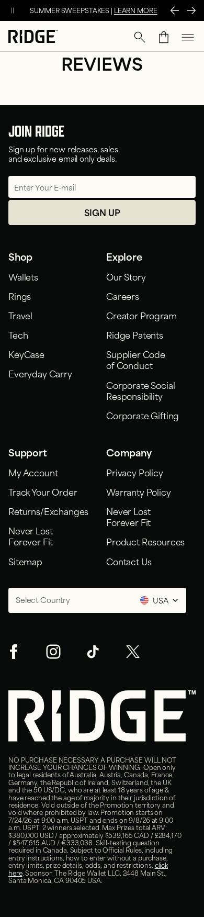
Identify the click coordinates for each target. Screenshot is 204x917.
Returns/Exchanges (48, 511)
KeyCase (26, 354)
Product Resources (145, 541)
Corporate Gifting (142, 415)
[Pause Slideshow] (12, 10)
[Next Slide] (191, 10)
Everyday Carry (40, 373)
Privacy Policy (134, 472)
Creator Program (141, 315)
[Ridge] (33, 37)
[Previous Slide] (175, 10)
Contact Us (128, 561)
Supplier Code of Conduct (135, 359)
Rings (19, 296)
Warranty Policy (138, 491)
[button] (140, 37)
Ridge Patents (134, 334)
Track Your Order (42, 491)
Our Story (126, 276)
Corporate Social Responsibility (140, 390)
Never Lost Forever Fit (32, 535)
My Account (33, 472)
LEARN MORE (135, 10)
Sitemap (25, 561)
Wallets (23, 276)
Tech (18, 334)
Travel (20, 315)
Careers (122, 296)
